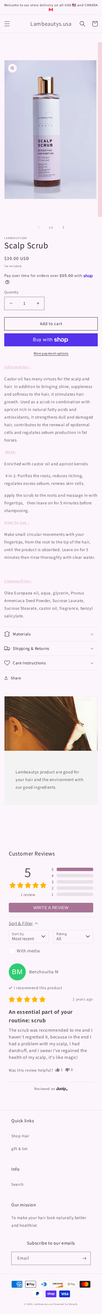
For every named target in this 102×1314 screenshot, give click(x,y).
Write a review (51, 907)
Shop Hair (20, 1135)
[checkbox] (29, 951)
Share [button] (16, 678)
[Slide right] (63, 227)
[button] (7, 24)
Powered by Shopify (66, 1304)
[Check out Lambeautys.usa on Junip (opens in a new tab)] (61, 1088)
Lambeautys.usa (43, 1304)
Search (17, 1184)
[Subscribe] (84, 1258)
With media (28, 951)
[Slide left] (38, 227)
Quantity (11, 292)
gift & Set (19, 1148)
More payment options (51, 353)
